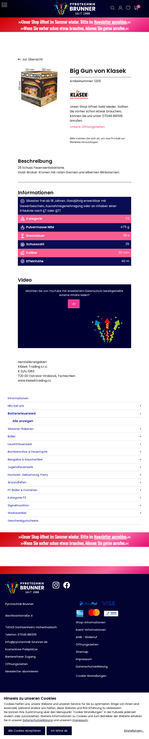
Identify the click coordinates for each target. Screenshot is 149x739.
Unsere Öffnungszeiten (87, 127)
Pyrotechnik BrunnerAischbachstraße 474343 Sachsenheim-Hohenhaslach (31, 615)
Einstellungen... (134, 731)
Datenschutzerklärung (38, 720)
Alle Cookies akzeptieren (24, 731)
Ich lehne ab (59, 731)
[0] (136, 8)
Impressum (80, 720)
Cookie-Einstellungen (91, 676)
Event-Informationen (91, 630)
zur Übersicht (33, 59)
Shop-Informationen (90, 622)
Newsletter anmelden (110, 21)
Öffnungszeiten (16, 664)
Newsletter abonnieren (21, 671)
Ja (73, 304)
